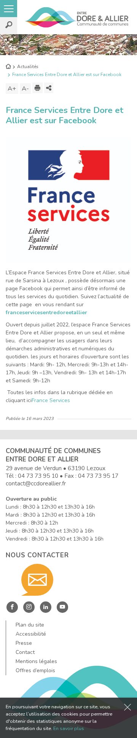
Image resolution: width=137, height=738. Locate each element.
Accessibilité (31, 634)
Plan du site (30, 624)
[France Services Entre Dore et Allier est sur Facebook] (68, 200)
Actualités (27, 67)
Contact (25, 652)
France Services (51, 400)
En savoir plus (68, 728)
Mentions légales (36, 661)
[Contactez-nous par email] (37, 580)
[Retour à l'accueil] (8, 67)
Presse (24, 643)
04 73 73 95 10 (38, 476)
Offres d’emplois (35, 670)
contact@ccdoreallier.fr (36, 483)
